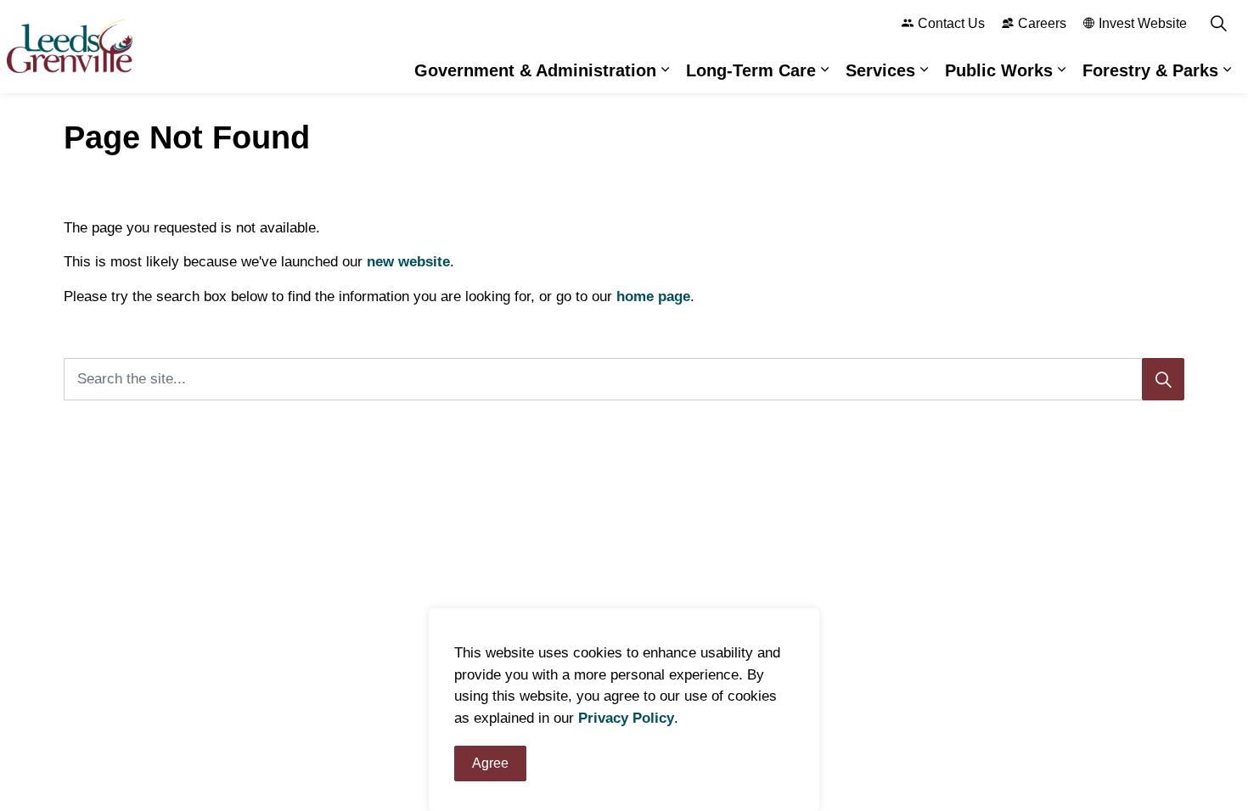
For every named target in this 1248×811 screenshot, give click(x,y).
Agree (490, 763)
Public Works (999, 70)
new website (408, 262)
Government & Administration (535, 70)
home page (653, 296)
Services (880, 70)
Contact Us (951, 23)
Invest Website (1143, 23)
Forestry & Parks (1150, 70)
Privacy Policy (626, 718)
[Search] (1163, 379)
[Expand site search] (1218, 23)
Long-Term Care (751, 70)
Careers (1042, 23)
